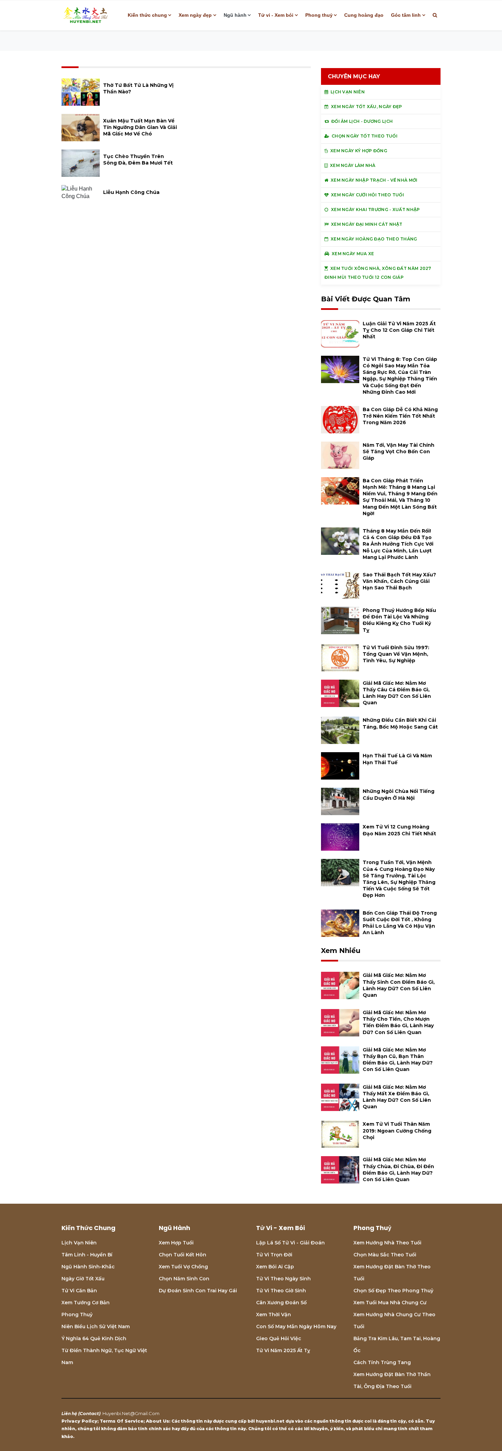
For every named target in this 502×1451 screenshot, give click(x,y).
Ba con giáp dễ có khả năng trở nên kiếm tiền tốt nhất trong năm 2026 (400, 416)
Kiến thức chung (147, 15)
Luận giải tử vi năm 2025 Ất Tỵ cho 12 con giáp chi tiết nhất (399, 330)
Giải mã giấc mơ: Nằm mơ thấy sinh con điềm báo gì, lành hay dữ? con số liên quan (399, 985)
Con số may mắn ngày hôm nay (296, 1326)
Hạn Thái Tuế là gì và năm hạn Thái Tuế (397, 759)
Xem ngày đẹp (195, 15)
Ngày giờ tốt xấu (82, 1279)
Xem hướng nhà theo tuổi (387, 1243)
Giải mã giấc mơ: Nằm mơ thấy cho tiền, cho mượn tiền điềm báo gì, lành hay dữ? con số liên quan (398, 1022)
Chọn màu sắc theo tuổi (384, 1255)
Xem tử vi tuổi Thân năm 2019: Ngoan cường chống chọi (397, 1130)
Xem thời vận (273, 1314)
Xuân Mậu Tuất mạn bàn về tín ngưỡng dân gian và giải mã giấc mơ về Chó (140, 127)
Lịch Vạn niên (79, 1243)
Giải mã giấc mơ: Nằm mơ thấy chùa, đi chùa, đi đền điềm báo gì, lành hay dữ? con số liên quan (398, 1169)
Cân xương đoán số (281, 1302)
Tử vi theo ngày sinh (283, 1279)
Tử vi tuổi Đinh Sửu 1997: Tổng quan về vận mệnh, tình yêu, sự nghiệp (396, 654)
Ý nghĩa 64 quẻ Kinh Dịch (93, 1338)
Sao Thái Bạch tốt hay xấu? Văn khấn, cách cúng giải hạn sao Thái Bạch (399, 581)
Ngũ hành (235, 15)
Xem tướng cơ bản (85, 1302)
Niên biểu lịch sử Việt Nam (95, 1326)
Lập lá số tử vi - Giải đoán (290, 1243)
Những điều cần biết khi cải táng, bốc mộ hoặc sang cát (400, 723)
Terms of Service (121, 1421)
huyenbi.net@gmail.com (130, 1413)
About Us (157, 1421)
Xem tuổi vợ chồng (183, 1267)
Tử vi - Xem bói (275, 15)
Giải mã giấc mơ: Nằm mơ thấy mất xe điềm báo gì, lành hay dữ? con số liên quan (397, 1097)
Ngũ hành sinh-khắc (88, 1267)
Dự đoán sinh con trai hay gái (198, 1290)
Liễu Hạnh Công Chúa (131, 192)
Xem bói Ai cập (275, 1267)
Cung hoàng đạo (364, 15)
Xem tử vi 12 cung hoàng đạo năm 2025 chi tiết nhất (399, 830)
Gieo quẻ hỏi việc (278, 1338)
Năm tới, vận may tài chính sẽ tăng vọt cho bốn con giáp (398, 451)
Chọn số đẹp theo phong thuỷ (393, 1290)
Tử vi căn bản (79, 1290)
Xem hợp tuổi (176, 1243)
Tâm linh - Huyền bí (86, 1255)
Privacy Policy (79, 1421)
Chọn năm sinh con (184, 1279)
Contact (89, 1413)
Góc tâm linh (406, 15)
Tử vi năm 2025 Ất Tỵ (283, 1350)
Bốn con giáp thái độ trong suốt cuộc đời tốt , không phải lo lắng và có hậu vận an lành (400, 923)
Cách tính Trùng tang (382, 1362)
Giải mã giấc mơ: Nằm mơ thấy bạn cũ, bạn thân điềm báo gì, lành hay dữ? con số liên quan (398, 1060)
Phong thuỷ (319, 15)
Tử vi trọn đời (274, 1255)
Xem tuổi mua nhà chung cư (390, 1302)
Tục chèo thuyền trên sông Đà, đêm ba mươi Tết (138, 159)
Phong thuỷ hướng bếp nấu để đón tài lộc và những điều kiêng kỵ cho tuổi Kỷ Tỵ (399, 620)
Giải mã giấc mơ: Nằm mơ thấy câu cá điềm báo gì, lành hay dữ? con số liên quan (397, 693)
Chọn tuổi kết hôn (182, 1255)
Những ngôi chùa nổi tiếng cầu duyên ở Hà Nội (398, 794)
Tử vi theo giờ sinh (281, 1290)
